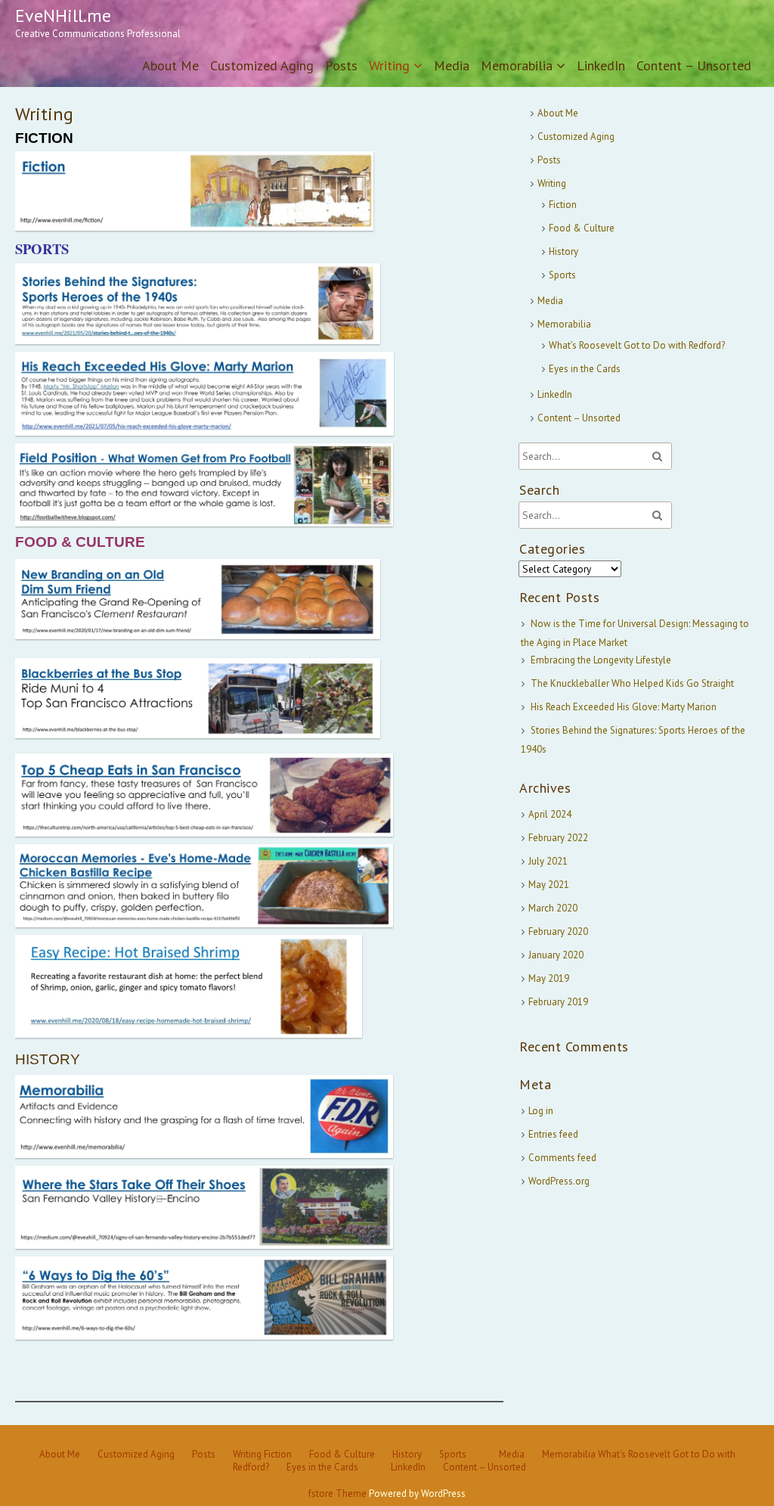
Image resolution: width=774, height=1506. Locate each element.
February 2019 (558, 1001)
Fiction (563, 204)
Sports (562, 275)
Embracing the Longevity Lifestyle (601, 660)
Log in (540, 1110)
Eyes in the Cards (585, 368)
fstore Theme (338, 1493)
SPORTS (42, 248)
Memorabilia (517, 65)
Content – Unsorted (693, 65)
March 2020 (552, 908)
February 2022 (558, 837)
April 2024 (549, 814)
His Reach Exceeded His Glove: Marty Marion (624, 706)
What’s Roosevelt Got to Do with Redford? (637, 345)
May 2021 (548, 884)
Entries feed (553, 1134)
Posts (341, 65)
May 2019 (548, 978)
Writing (389, 65)
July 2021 (548, 861)
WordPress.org (559, 1181)
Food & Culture (582, 228)
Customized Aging (262, 65)
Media (451, 65)
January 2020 (556, 955)
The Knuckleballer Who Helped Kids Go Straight (632, 683)
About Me (170, 65)
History (563, 251)
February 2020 (558, 931)
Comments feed (562, 1157)
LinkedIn (601, 65)
